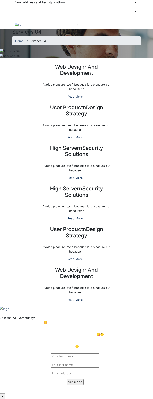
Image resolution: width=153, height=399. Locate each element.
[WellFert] (19, 24)
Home (20, 41)
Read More (75, 96)
